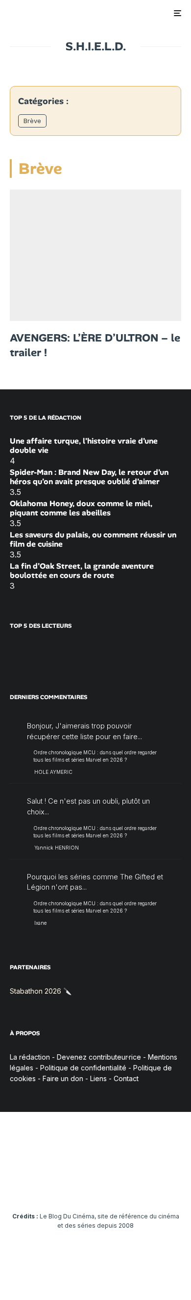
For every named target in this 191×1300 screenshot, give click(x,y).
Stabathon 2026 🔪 (41, 991)
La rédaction (30, 1057)
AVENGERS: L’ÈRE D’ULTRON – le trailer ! (95, 345)
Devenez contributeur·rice (99, 1057)
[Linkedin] (95, 1186)
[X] (38, 1186)
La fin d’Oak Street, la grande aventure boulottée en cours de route (82, 570)
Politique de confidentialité (83, 1068)
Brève (32, 121)
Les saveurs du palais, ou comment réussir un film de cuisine (93, 539)
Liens (98, 1078)
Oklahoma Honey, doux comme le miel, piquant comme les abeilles (81, 508)
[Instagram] (57, 1186)
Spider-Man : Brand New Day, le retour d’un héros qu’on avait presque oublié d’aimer (89, 477)
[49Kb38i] (95, 255)
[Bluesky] (114, 1186)
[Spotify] (153, 1186)
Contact (126, 1078)
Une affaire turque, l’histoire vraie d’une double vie (84, 445)
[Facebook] (19, 1186)
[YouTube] (76, 1186)
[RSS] (172, 1186)
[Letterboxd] (133, 1186)
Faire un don (63, 1078)
